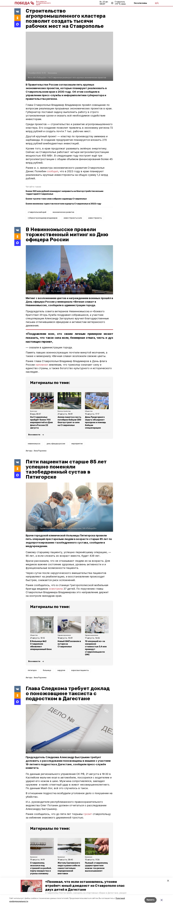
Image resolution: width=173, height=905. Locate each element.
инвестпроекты (95, 218)
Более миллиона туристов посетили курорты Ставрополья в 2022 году (63, 203)
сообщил (52, 171)
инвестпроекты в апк (73, 218)
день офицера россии (56, 444)
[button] (31, 886)
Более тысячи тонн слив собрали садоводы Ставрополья (56, 199)
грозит (87, 814)
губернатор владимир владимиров (42, 218)
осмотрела (56, 588)
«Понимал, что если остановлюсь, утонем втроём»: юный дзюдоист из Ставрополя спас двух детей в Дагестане (85, 886)
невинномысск (34, 444)
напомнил (42, 364)
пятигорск (32, 670)
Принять (151, 900)
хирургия (61, 670)
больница (47, 670)
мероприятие (77, 444)
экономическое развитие (63, 212)
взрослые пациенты (80, 670)
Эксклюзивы (140, 3)
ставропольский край (37, 212)
